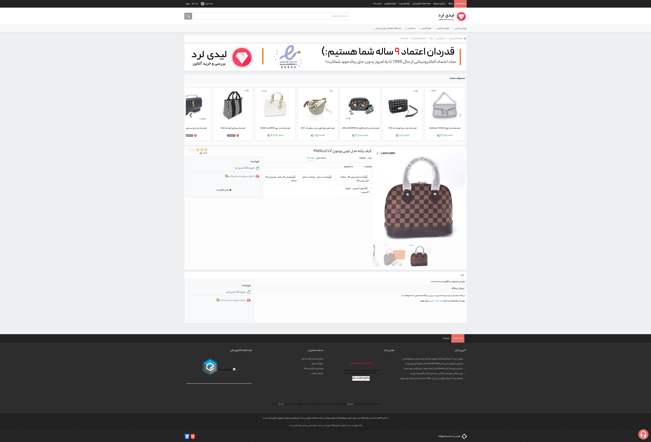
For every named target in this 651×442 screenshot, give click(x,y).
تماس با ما (377, 3)
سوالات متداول (317, 363)
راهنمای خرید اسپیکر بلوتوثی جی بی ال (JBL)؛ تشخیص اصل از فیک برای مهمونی (430, 378)
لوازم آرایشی (426, 28)
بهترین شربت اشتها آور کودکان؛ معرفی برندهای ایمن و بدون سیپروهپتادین (432, 359)
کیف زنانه (310, 158)
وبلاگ (450, 3)
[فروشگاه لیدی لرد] (451, 16)
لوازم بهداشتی (443, 28)
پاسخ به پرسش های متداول (312, 359)
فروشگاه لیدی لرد (332, 425)
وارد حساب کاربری (435, 301)
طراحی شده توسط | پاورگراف (449, 436)
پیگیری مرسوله (439, 3)
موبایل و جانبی (461, 28)
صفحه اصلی (460, 3)
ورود (187, 3)
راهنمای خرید (404, 3)
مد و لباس (411, 28)
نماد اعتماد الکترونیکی (421, 3)
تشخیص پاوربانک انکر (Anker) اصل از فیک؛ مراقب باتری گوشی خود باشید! (433, 368)
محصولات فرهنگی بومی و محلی (388, 28)
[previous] (459, 115)
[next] (191, 115)
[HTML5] (192, 436)
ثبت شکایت (458, 338)
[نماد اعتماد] (325, 57)
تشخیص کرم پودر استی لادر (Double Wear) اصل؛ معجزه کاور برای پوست (434, 363)
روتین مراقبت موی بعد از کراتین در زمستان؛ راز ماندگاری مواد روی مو (436, 373)
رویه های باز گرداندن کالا (313, 368)
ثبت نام (195, 3)
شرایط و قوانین (390, 3)
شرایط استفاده (317, 373)
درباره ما (446, 338)
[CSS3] (187, 436)
